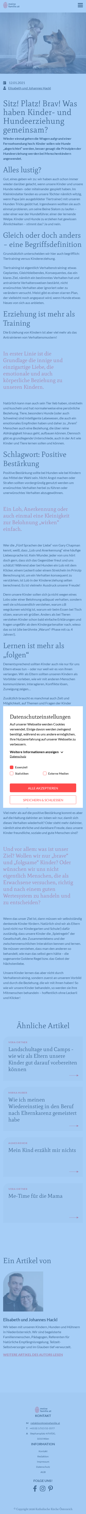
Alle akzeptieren (43, 788)
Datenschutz (18, 756)
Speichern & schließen (43, 800)
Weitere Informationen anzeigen (34, 752)
